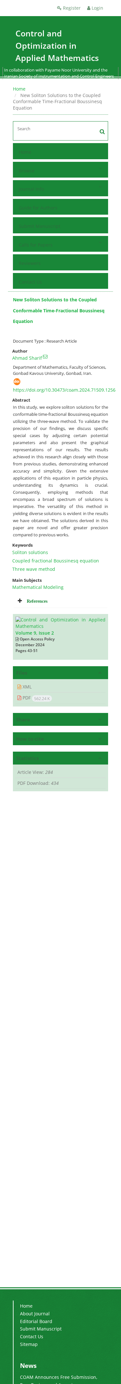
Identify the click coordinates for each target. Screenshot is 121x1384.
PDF (35, 698)
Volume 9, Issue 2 (34, 633)
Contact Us (30, 282)
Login (96, 8)
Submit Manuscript (39, 226)
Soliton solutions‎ (30, 552)
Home (19, 89)
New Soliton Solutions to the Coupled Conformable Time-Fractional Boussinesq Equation (59, 310)
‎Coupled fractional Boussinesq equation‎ (55, 561)
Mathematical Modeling (38, 587)
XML (26, 687)
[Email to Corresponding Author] (45, 356)
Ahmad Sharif (27, 358)
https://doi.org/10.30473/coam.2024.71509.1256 (64, 390)
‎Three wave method (33, 569)
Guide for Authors (38, 208)
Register (71, 8)
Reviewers (30, 263)
